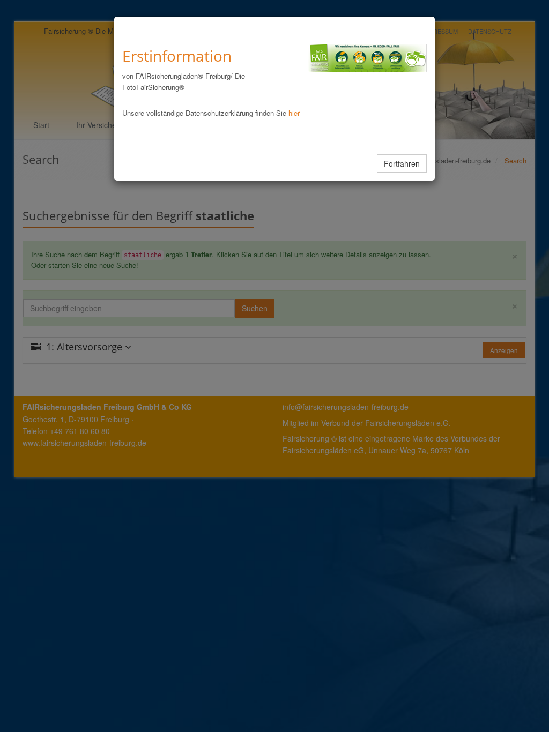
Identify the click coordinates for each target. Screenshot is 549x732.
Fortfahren (402, 163)
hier (294, 113)
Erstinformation (177, 56)
